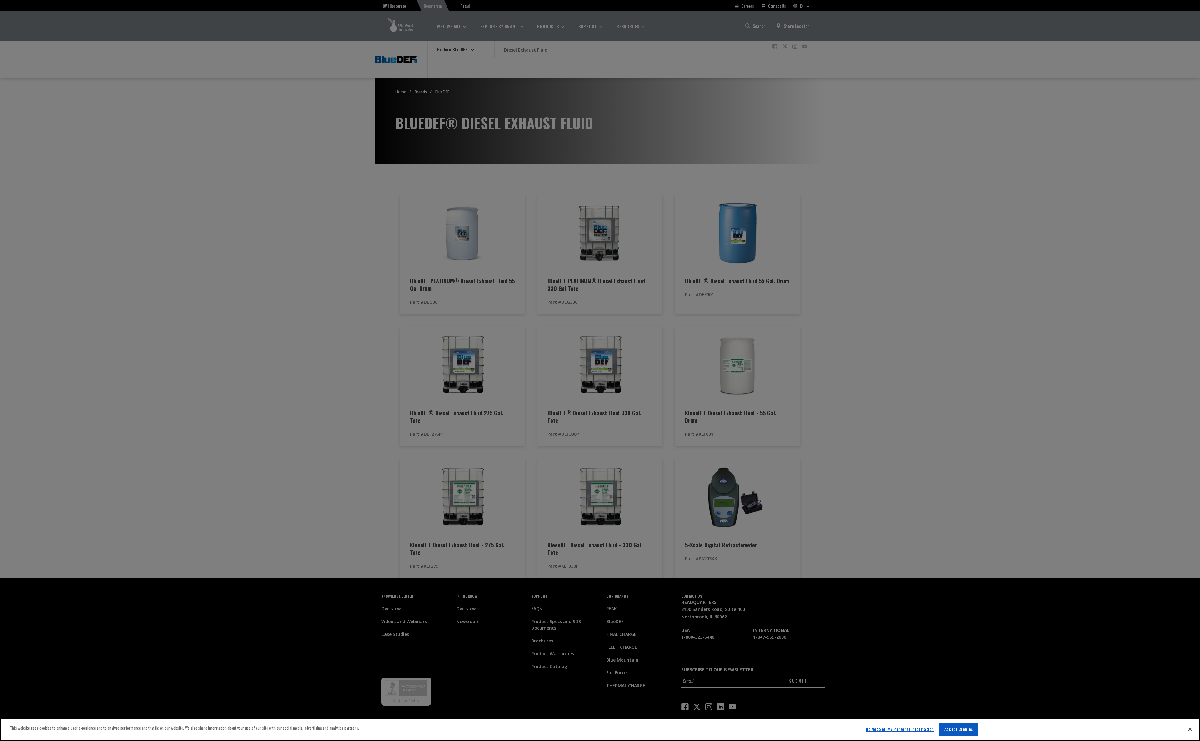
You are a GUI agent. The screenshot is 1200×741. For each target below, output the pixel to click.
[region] (600, 730)
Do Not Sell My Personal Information (900, 729)
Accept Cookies (958, 729)
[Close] (1190, 729)
